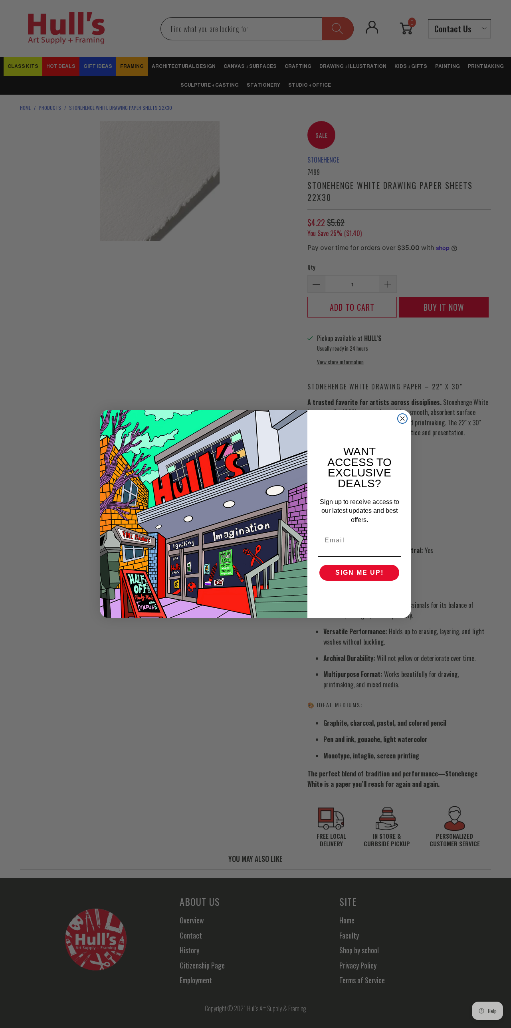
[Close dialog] (402, 418)
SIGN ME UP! (359, 572)
